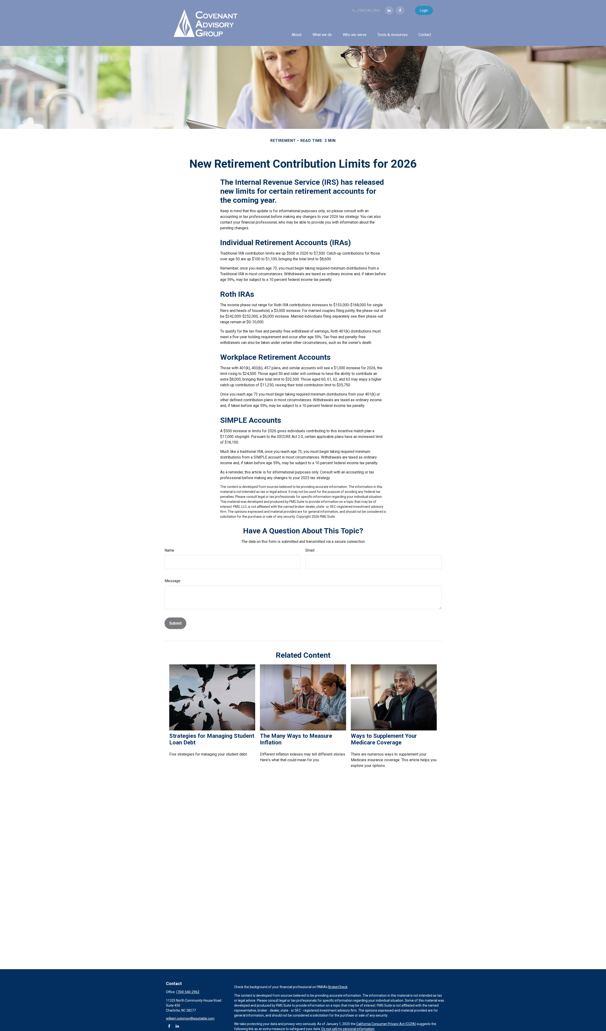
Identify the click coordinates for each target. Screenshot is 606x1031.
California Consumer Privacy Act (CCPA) (386, 1024)
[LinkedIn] (389, 10)
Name (169, 550)
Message (172, 581)
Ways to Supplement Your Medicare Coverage (384, 739)
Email (309, 550)
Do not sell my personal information (347, 1029)
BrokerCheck (338, 987)
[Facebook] (400, 10)
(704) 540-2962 (368, 10)
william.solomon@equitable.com (190, 1018)
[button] (296, 34)
